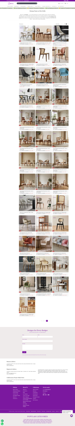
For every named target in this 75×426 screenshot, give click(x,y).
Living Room (22, 6)
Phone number (24, 339)
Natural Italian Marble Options (27, 402)
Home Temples (38, 422)
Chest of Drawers (49, 421)
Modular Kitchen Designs (26, 406)
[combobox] (27, 3)
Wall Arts (49, 422)
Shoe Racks (44, 422)
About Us (24, 389)
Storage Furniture (46, 6)
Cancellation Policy (16, 395)
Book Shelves (46, 419)
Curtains (34, 421)
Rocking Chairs (36, 420)
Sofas (27, 420)
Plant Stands (30, 420)
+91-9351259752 (26, 0)
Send (24, 352)
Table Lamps (25, 421)
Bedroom (16, 6)
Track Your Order (26, 395)
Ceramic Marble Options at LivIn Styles (27, 399)
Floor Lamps (30, 421)
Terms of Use (43, 411)
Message (23, 343)
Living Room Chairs (43, 420)
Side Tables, (43, 421)
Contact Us (15, 398)
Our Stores (25, 403)
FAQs (24, 392)
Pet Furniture (61, 6)
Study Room (37, 6)
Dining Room (30, 6)
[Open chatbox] (71, 415)
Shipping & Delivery (33, 411)
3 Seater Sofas (26, 422)
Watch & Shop (10, 6)
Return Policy (15, 389)
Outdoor (54, 6)
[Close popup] (72, 410)
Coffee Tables (26, 419)
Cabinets (41, 419)
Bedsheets (38, 421)
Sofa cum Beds (37, 419)
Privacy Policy (15, 392)
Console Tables (32, 422)
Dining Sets (31, 419)
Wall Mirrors (49, 420)
